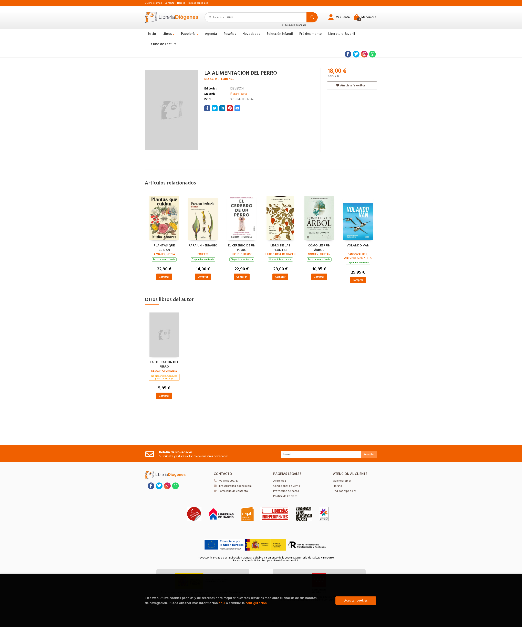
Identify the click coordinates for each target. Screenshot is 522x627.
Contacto (170, 3)
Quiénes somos (153, 3)
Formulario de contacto (233, 491)
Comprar (164, 276)
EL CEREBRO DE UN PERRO (241, 247)
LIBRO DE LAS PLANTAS (280, 247)
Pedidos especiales (198, 3)
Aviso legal (279, 480)
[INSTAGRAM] (364, 54)
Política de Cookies (285, 496)
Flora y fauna (238, 93)
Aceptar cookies (356, 600)
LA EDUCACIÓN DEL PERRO (164, 364)
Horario (181, 3)
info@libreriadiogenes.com (235, 485)
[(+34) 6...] (372, 54)
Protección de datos (286, 491)
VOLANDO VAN (358, 245)
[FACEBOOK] (348, 54)
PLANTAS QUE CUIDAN (164, 247)
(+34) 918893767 (228, 480)
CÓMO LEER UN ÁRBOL (319, 247)
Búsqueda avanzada (295, 25)
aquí (222, 603)
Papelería (188, 34)
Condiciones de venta (286, 485)
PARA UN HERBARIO (202, 245)
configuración (256, 603)
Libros (168, 34)
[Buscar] (312, 17)
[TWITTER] (356, 54)
